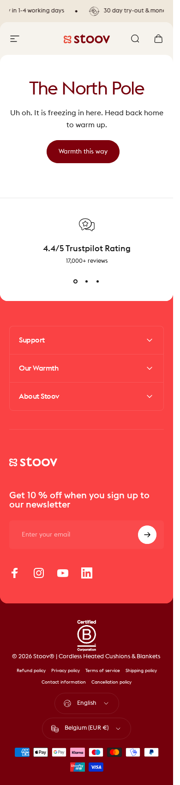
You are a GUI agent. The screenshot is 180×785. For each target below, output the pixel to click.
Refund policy (31, 670)
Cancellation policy (111, 682)
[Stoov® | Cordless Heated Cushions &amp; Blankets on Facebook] (14, 572)
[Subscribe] (147, 534)
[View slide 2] (86, 281)
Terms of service (102, 670)
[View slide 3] (97, 281)
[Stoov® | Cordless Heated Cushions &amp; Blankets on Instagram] (38, 572)
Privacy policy (65, 670)
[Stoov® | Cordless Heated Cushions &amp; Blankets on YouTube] (62, 572)
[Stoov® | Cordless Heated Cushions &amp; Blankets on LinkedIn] (86, 572)
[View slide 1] (75, 281)
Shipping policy (141, 670)
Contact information (64, 682)
